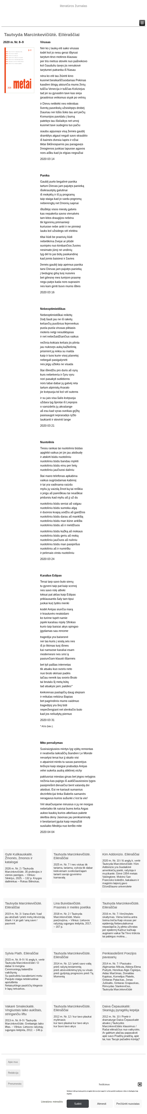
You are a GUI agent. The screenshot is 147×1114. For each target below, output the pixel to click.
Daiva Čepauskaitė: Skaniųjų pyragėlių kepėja (120, 1008)
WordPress (59, 1111)
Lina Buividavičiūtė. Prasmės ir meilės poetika (72, 905)
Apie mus (13, 1062)
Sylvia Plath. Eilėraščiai (21, 953)
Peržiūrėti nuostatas (128, 1103)
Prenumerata (14, 1083)
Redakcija (13, 1072)
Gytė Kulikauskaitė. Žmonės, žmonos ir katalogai (19, 858)
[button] (140, 1084)
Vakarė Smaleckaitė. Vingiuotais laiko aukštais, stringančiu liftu (23, 1010)
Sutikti (77, 1103)
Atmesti (101, 1103)
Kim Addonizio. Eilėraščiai (120, 854)
